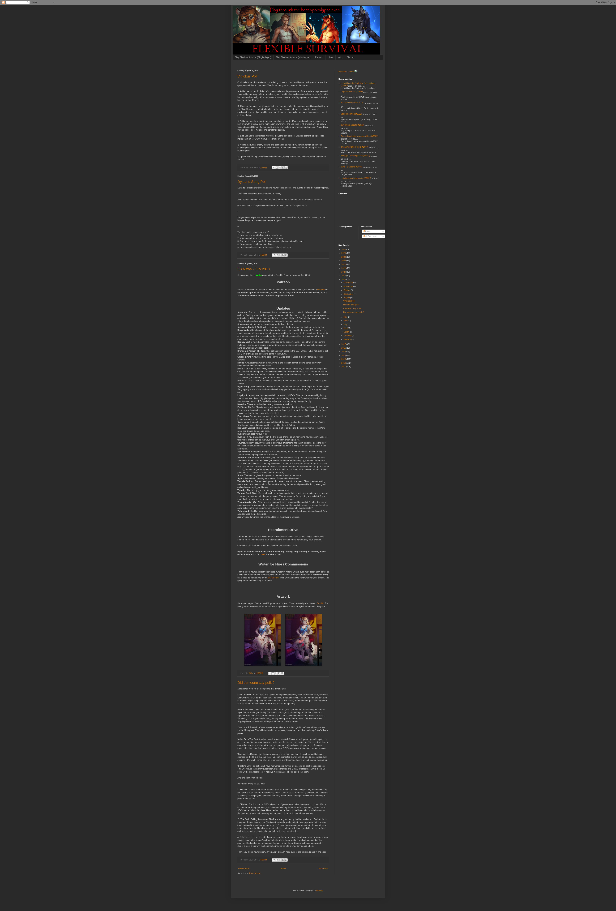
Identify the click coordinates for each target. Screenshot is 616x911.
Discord (350, 57)
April (346, 328)
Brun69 (320, 603)
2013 (343, 359)
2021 (343, 268)
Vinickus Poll (247, 76)
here (263, 554)
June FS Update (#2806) (351, 167)
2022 (343, 264)
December (348, 283)
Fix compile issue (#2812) (352, 103)
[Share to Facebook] (283, 167)
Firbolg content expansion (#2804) (356, 178)
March (347, 332)
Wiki (340, 57)
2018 (343, 279)
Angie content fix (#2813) (352, 91)
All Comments (371, 236)
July (346, 317)
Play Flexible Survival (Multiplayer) (293, 57)
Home (283, 869)
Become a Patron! (346, 72)
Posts (367, 231)
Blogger (319, 890)
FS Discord (273, 578)
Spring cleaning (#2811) (351, 114)
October (347, 290)
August (347, 298)
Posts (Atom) (254, 873)
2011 (343, 367)
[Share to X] (280, 167)
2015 (343, 352)
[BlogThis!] (276, 167)
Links (330, 57)
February (348, 336)
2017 (343, 344)
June (346, 321)
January (347, 339)
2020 (343, 272)
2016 (343, 348)
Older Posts (323, 869)
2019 (343, 276)
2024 (343, 257)
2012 (343, 363)
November (348, 286)
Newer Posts (243, 869)
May (346, 324)
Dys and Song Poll (251, 182)
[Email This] (273, 167)
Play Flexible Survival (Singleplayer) (253, 57)
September (349, 294)
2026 (343, 249)
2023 (343, 261)
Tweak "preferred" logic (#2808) (354, 147)
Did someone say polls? (255, 683)
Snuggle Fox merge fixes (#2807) (355, 156)
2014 (343, 355)
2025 (343, 253)
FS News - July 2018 (253, 269)
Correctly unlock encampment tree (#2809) (359, 136)
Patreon (319, 57)
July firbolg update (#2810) (352, 125)
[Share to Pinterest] (286, 167)
